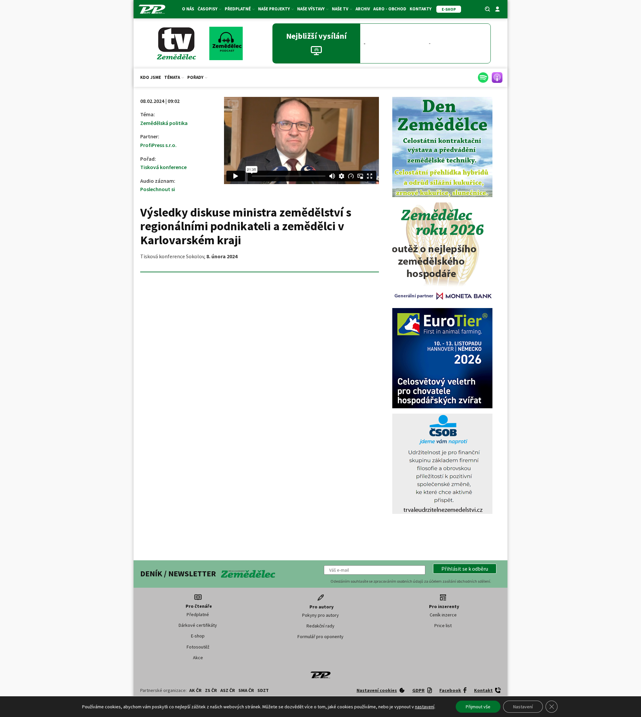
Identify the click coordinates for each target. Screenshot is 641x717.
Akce (198, 658)
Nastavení (523, 707)
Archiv (363, 9)
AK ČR (195, 690)
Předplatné (198, 614)
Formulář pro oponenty (320, 636)
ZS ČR (211, 690)
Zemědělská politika (164, 123)
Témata (172, 77)
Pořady (195, 77)
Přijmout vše (478, 707)
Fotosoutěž (198, 647)
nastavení (424, 707)
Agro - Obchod (389, 9)
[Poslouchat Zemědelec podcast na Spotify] (483, 77)
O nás (188, 9)
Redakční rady (320, 626)
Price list (443, 625)
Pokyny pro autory (320, 615)
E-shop (198, 636)
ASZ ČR (227, 690)
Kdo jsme (150, 77)
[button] (464, 569)
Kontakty (420, 9)
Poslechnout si (157, 189)
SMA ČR (246, 690)
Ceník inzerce (443, 615)
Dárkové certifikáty (198, 625)
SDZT (263, 690)
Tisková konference (163, 167)
